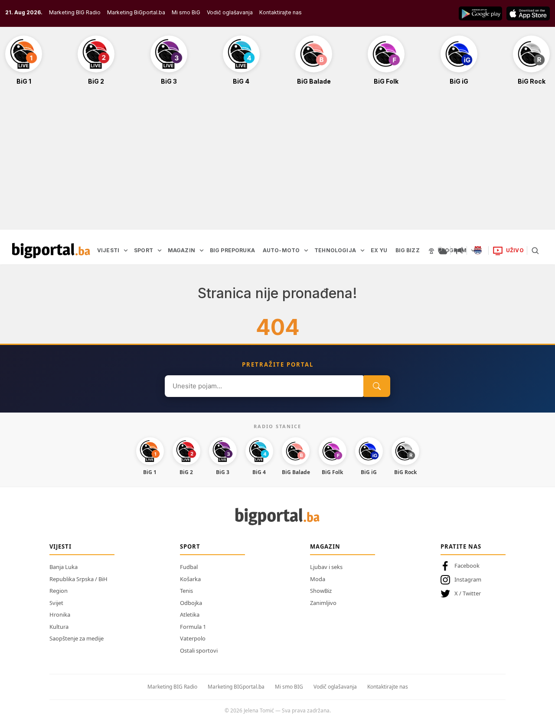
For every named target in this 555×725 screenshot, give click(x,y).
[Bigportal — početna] (51, 250)
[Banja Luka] (478, 250)
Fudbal (189, 567)
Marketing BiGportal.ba (136, 12)
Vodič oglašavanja (230, 12)
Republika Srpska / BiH (78, 579)
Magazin (325, 546)
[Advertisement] (277, 162)
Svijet (56, 603)
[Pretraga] (535, 250)
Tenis (186, 591)
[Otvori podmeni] (126, 250)
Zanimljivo (323, 603)
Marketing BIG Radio (75, 12)
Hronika (59, 614)
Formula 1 (193, 627)
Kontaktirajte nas (280, 12)
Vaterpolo (193, 638)
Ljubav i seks (326, 567)
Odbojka (191, 603)
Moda (317, 579)
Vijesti (60, 546)
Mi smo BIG (289, 686)
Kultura (59, 627)
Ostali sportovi (199, 650)
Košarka (190, 579)
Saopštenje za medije (76, 638)
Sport (190, 546)
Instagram (467, 579)
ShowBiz (321, 591)
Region (58, 591)
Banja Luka (63, 567)
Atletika (189, 614)
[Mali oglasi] (459, 250)
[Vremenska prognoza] (442, 250)
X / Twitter (467, 593)
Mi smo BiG (186, 12)
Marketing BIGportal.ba (236, 686)
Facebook (467, 565)
